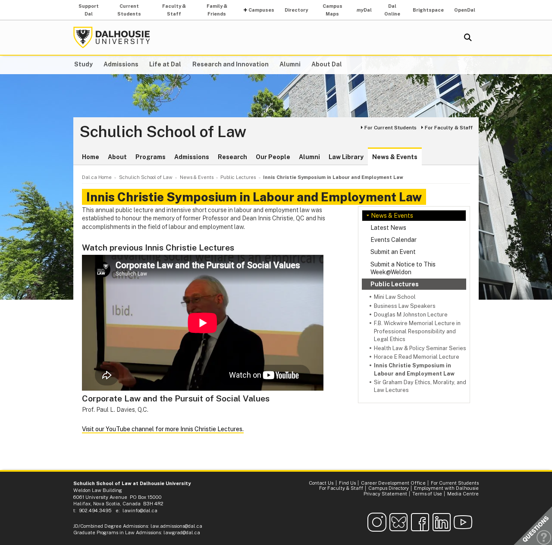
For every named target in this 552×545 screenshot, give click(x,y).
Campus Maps (332, 9)
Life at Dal (165, 64)
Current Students (129, 9)
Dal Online (392, 9)
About (117, 156)
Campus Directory (388, 488)
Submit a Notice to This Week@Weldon (403, 268)
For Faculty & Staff (449, 128)
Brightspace (428, 10)
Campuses (261, 10)
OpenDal (464, 10)
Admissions (121, 64)
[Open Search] (468, 37)
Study (83, 64)
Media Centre (463, 494)
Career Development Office (393, 483)
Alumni (290, 64)
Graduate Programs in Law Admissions (117, 532)
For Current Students (390, 128)
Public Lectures (394, 284)
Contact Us (321, 483)
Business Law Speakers (405, 306)
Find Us (347, 483)
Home (90, 156)
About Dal (326, 64)
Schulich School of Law (162, 132)
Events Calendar (393, 239)
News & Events (394, 156)
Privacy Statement (385, 494)
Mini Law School (395, 297)
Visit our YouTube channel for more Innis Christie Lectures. (163, 429)
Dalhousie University (111, 37)
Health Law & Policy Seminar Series (420, 348)
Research (232, 156)
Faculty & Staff (174, 9)
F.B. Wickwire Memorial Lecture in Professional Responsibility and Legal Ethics (417, 331)
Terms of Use (427, 494)
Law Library (346, 156)
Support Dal (88, 9)
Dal (364, 10)
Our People (273, 156)
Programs (150, 156)
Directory (296, 10)
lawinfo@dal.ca (139, 510)
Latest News (388, 227)
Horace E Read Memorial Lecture (416, 357)
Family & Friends (217, 9)
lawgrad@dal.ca (181, 532)
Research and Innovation (230, 64)
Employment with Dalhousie (446, 488)
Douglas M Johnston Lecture (411, 314)
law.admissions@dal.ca (176, 526)
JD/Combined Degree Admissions (110, 526)
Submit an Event (393, 251)
